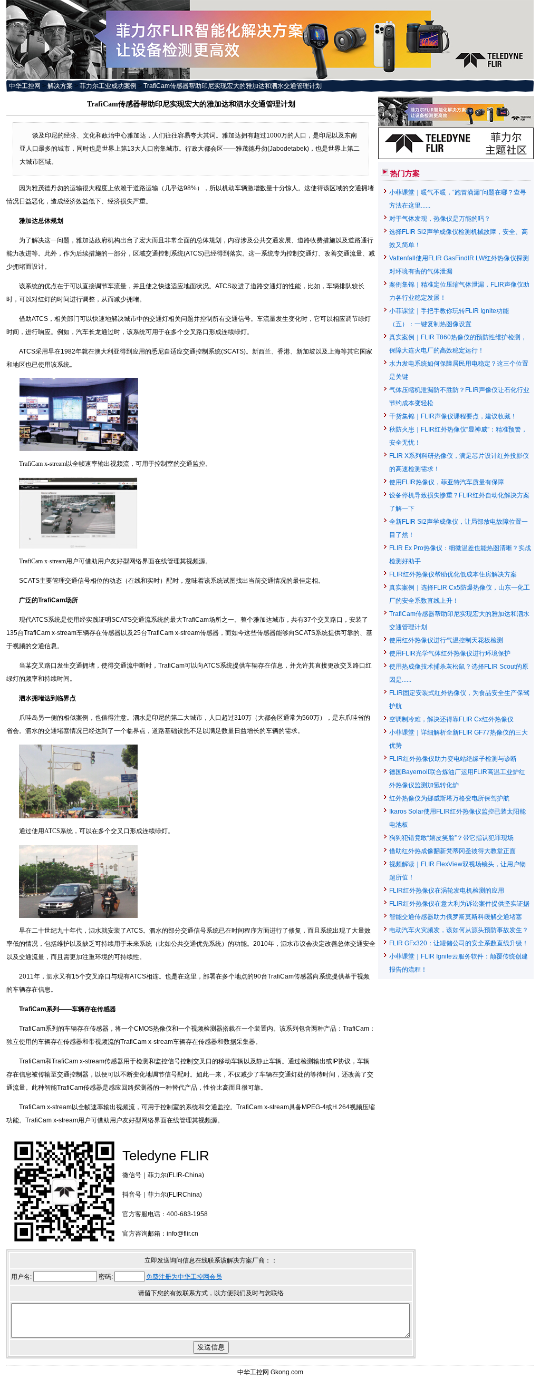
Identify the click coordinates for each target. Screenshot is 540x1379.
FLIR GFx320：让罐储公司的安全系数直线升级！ (458, 943)
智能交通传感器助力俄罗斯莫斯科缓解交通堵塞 (455, 917)
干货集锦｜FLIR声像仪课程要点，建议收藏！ (453, 416)
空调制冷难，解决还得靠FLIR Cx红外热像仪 (451, 719)
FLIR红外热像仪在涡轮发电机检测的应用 (446, 890)
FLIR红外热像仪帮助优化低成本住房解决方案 (453, 574)
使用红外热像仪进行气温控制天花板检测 (446, 640)
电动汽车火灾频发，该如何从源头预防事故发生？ (458, 930)
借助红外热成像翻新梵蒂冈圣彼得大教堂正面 (452, 851)
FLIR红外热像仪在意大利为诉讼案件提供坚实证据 (459, 903)
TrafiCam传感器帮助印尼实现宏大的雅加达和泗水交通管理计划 (232, 86)
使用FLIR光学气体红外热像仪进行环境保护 (449, 653)
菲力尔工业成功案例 (108, 86)
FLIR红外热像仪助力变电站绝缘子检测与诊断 (453, 758)
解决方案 (60, 86)
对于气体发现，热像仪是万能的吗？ (439, 218)
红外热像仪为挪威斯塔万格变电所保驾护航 (449, 798)
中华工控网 (25, 86)
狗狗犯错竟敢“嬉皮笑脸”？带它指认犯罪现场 (451, 838)
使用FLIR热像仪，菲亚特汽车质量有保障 (446, 482)
